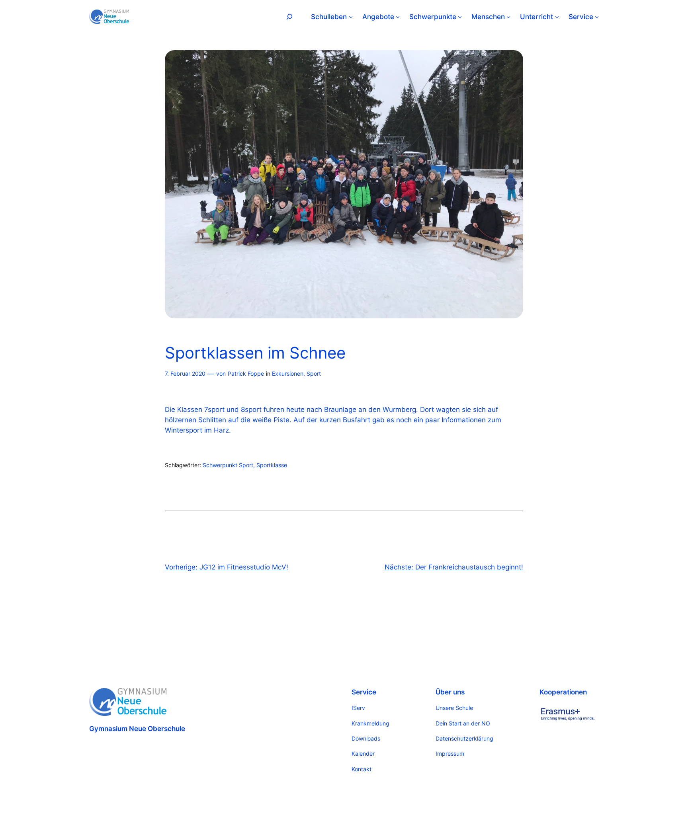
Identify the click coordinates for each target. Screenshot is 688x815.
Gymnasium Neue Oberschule (137, 729)
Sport (314, 373)
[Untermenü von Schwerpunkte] (460, 17)
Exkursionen (287, 373)
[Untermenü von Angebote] (398, 17)
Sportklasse (271, 465)
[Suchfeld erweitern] (289, 16)
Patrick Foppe (246, 373)
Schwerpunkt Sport (228, 465)
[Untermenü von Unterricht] (557, 17)
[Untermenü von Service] (597, 17)
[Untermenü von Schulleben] (351, 17)
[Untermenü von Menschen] (508, 17)
